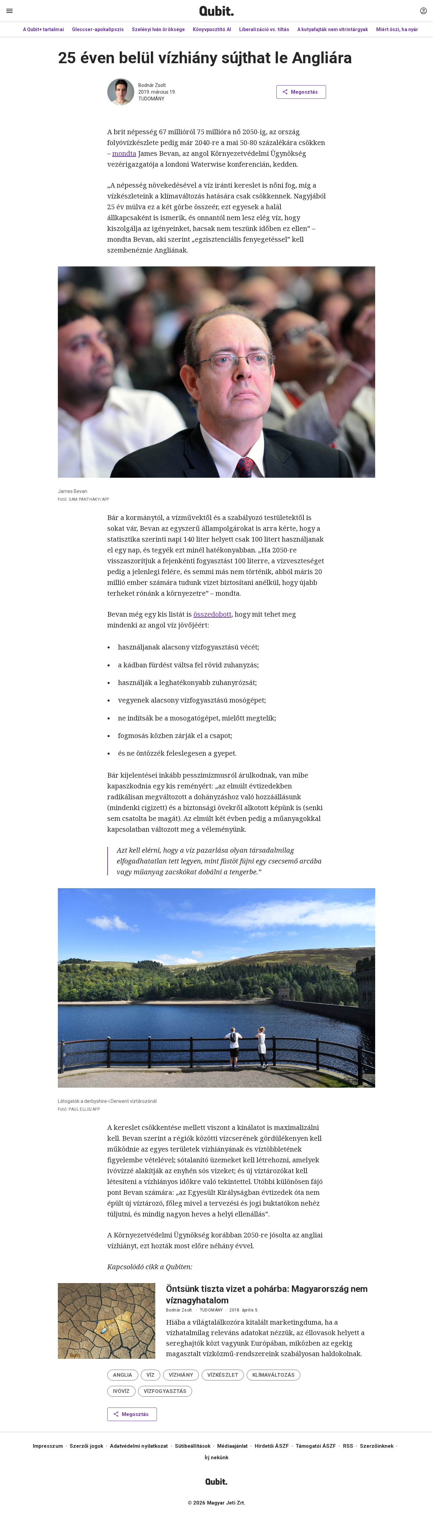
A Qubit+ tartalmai (43, 29)
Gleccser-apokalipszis (98, 29)
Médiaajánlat (232, 1446)
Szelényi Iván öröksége (158, 29)
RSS (348, 1446)
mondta (124, 153)
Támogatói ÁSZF (316, 1446)
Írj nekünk (217, 1457)
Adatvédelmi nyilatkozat (139, 1446)
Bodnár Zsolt (152, 85)
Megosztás (304, 92)
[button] (122, 1375)
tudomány (151, 98)
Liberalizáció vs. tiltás (264, 29)
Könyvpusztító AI (212, 29)
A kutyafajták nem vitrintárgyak (332, 29)
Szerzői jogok (86, 1446)
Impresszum (48, 1446)
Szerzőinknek (376, 1446)
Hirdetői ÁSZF (272, 1446)
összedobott (212, 614)
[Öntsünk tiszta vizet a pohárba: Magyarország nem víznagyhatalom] (106, 1321)
